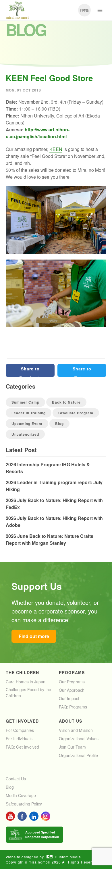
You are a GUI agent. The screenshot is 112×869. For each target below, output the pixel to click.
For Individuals (19, 738)
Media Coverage (21, 795)
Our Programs (72, 682)
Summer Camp (25, 402)
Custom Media (68, 856)
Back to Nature (66, 402)
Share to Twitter (82, 371)
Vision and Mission (76, 730)
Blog (59, 423)
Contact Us (16, 779)
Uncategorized (25, 434)
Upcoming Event (27, 423)
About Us (70, 721)
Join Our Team (72, 747)
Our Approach (71, 690)
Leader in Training (28, 412)
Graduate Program (75, 412)
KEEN (55, 149)
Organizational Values (79, 738)
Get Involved (22, 721)
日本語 (84, 10)
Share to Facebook (30, 371)
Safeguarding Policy (24, 804)
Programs (72, 672)
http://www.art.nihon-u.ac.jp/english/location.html (37, 133)
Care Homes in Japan (25, 682)
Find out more (34, 636)
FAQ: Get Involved (22, 747)
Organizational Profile (78, 755)
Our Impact (69, 698)
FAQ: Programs (73, 707)
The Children (22, 672)
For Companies (20, 730)
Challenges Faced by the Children (28, 692)
